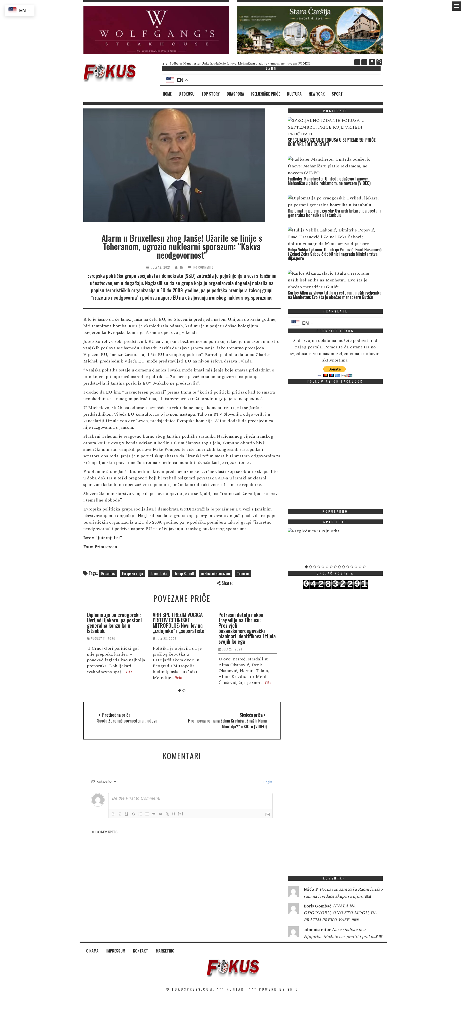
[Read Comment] (293, 892)
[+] (180, 813)
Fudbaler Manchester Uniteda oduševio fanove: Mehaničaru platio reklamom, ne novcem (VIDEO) (240, 63)
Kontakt (140, 951)
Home (167, 94)
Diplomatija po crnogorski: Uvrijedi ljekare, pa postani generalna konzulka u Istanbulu (114, 622)
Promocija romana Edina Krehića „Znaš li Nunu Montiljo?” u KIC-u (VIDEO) (227, 723)
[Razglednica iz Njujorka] (335, 531)
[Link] (167, 814)
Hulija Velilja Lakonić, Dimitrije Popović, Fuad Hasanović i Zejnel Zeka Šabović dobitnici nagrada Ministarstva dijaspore (335, 253)
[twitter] (364, 62)
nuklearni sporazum (215, 573)
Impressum (115, 951)
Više (129, 671)
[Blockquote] (153, 814)
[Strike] (133, 814)
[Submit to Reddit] (269, 582)
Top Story (210, 94)
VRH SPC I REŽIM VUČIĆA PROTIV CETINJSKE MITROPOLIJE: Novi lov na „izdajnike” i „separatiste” (179, 622)
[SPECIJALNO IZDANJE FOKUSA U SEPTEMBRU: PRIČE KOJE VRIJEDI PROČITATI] (334, 127)
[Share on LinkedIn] (277, 582)
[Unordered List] (147, 814)
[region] (156, 30)
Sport (337, 94)
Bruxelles (108, 573)
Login (267, 782)
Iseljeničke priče (265, 94)
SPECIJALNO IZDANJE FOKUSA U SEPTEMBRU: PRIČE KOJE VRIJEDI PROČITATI (332, 142)
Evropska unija (132, 573)
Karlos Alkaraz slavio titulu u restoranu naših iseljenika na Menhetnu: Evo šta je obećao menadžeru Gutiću (334, 294)
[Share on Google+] (253, 582)
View (368, 896)
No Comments (203, 267)
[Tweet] (245, 582)
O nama (92, 951)
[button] (156, 30)
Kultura (294, 94)
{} (173, 813)
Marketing (165, 951)
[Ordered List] (140, 814)
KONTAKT (237, 989)
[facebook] (357, 62)
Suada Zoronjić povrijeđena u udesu (127, 720)
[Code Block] (160, 814)
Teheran (243, 573)
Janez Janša (158, 573)
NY (181, 267)
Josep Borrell (184, 573)
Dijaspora (235, 94)
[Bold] (113, 814)
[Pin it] (261, 582)
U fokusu (186, 94)
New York (317, 94)
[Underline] (126, 814)
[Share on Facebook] (237, 582)
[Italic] (119, 814)
